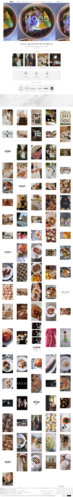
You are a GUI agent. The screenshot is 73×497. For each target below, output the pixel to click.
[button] (59, 1)
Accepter (69, 495)
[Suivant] (68, 87)
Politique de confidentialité (51, 495)
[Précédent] (4, 87)
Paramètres (64, 495)
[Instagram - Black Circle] (10, 1)
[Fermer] (71, 495)
